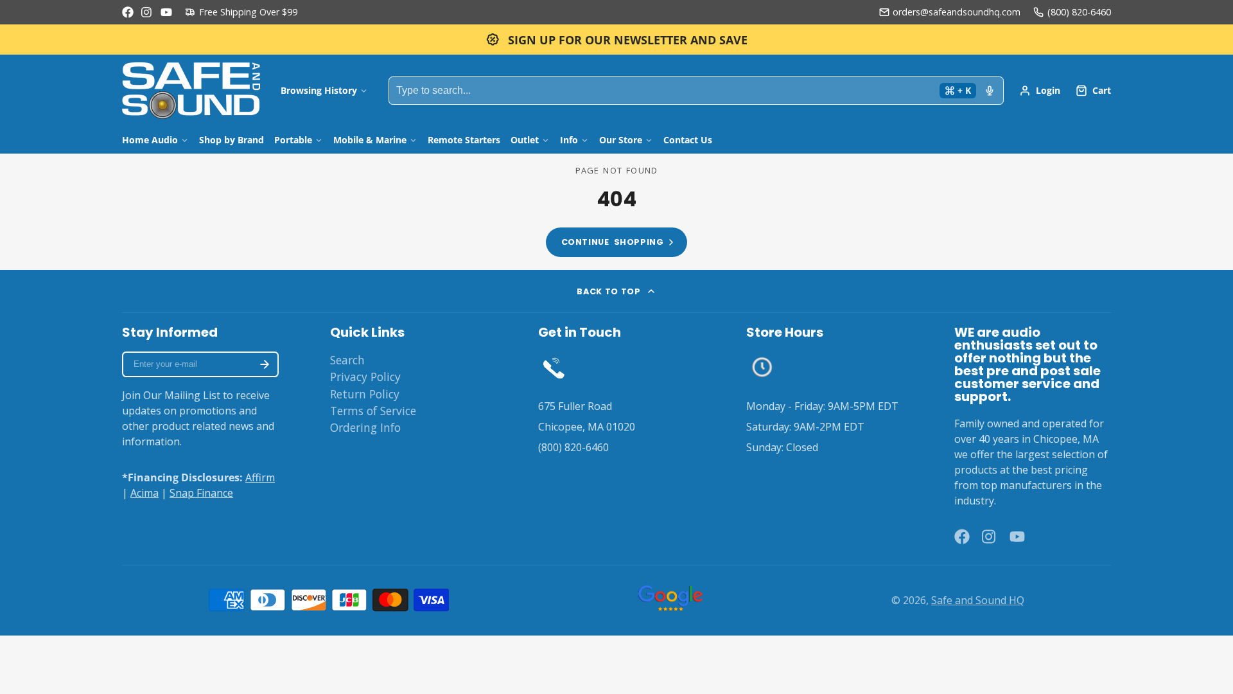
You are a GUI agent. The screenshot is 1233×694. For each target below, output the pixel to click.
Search (347, 360)
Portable (293, 140)
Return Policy (364, 394)
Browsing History (319, 90)
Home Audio (150, 140)
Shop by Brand (231, 140)
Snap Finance (201, 493)
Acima (144, 493)
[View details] (554, 367)
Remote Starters (464, 140)
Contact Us (687, 140)
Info (569, 140)
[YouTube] (166, 12)
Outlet (525, 140)
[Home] (191, 90)
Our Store (620, 140)
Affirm (260, 477)
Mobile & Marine (370, 140)
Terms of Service (373, 410)
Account (1039, 90)
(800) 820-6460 (1079, 12)
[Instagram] (147, 12)
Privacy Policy (365, 376)
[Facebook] (128, 12)
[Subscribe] (264, 364)
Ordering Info (365, 427)
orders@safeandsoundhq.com (956, 12)
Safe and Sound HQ (977, 600)
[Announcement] (616, 39)
